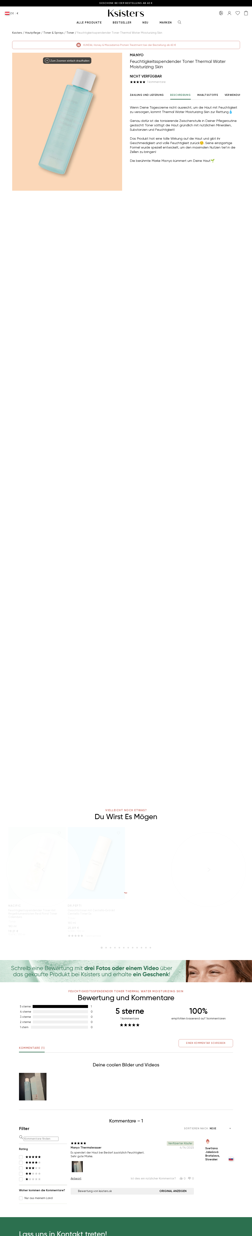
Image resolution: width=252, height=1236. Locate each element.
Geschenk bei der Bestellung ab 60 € (126, 3)
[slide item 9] (137, 947)
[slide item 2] (106, 947)
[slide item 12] (150, 947)
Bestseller (122, 22)
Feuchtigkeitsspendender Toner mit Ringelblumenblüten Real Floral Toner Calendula (32, 914)
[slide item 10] (141, 947)
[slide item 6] (123, 947)
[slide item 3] (110, 947)
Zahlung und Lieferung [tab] (147, 95)
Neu (145, 22)
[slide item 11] (146, 947)
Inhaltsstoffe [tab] (207, 95)
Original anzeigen (173, 1191)
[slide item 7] (128, 947)
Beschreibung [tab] (180, 95)
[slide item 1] (101, 947)
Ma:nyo (137, 55)
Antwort (76, 1178)
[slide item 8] (132, 947)
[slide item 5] (119, 947)
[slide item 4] (115, 947)
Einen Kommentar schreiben (205, 1043)
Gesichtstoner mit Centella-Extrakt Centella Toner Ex (91, 912)
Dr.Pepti (75, 905)
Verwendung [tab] (234, 95)
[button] (32, 1086)
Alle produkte (89, 22)
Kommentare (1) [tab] (32, 1048)
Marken (166, 22)
